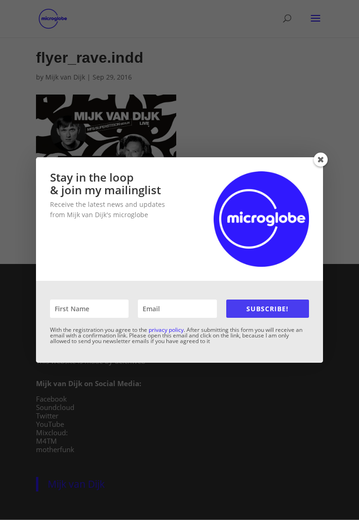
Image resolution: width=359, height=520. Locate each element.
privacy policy (166, 330)
